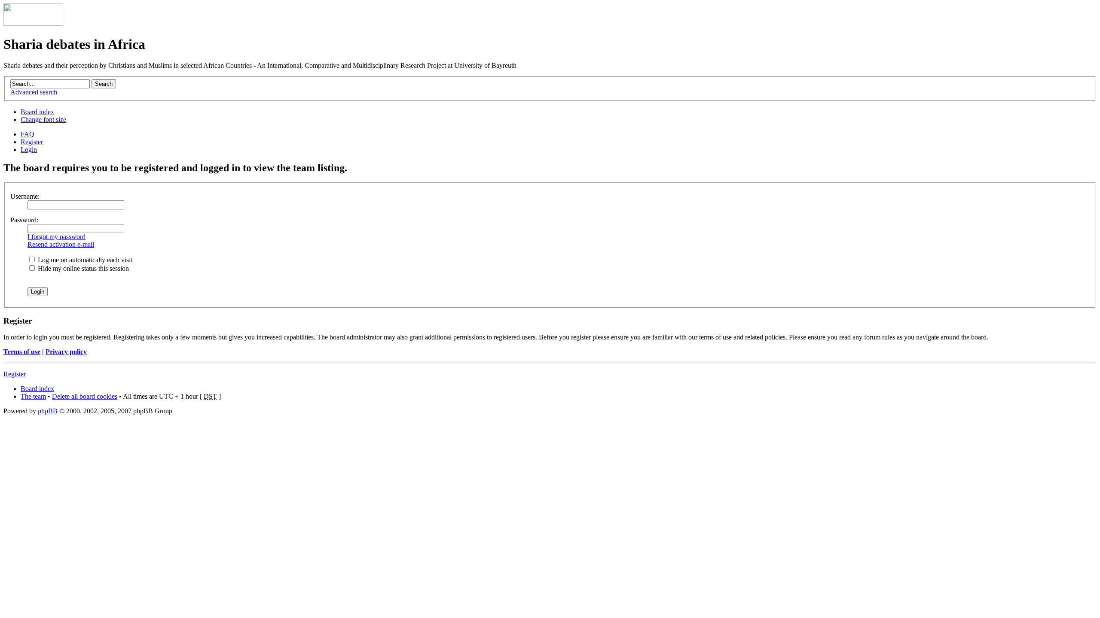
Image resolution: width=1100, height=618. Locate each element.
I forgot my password (57, 236)
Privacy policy (66, 351)
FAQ (27, 134)
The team (33, 396)
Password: (24, 220)
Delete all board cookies (84, 396)
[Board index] (33, 23)
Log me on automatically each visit (84, 260)
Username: (25, 196)
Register (32, 141)
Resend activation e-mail (61, 244)
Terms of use (21, 351)
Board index (37, 111)
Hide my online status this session (82, 268)
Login (29, 149)
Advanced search (33, 92)
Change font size (43, 119)
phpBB (48, 411)
